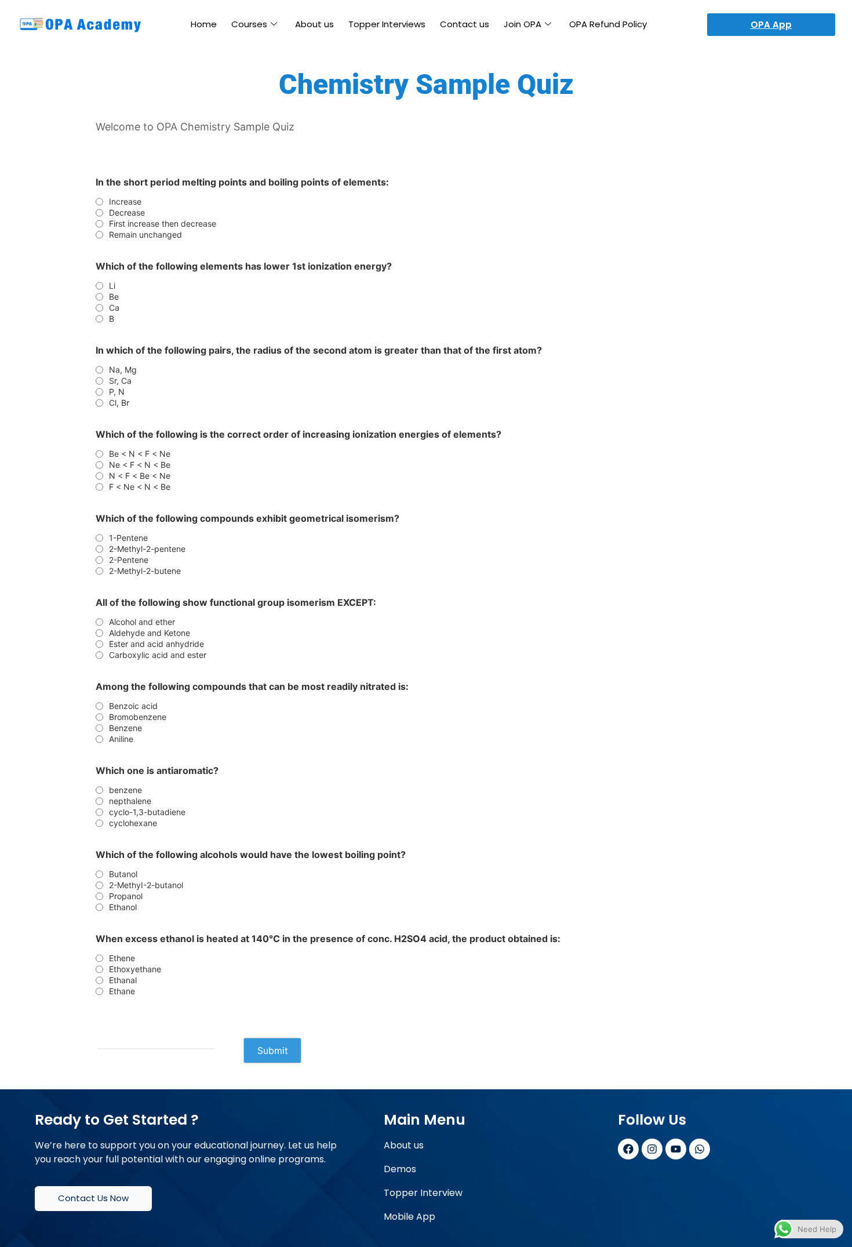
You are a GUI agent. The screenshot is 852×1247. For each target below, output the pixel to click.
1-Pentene (128, 538)
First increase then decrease (162, 224)
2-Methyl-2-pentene (147, 549)
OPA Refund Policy (608, 24)
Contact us (464, 24)
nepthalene (130, 801)
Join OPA (522, 24)
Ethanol (123, 907)
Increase (125, 202)
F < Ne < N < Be (139, 487)
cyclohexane (133, 823)
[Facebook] (628, 1149)
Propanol (126, 896)
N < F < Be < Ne (139, 476)
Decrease (127, 213)
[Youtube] (675, 1149)
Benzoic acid (133, 706)
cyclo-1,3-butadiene (147, 812)
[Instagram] (652, 1149)
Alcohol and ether (142, 622)
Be (114, 297)
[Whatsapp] (699, 1149)
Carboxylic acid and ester (157, 655)
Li (112, 286)
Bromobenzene (137, 717)
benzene (125, 790)
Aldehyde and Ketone (149, 633)
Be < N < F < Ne (139, 454)
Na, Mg (123, 370)
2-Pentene (128, 560)
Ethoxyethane (135, 969)
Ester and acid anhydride (156, 644)
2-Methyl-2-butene (145, 571)
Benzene (125, 728)
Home (204, 24)
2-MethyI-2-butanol (146, 885)
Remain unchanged (145, 235)
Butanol (123, 874)
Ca (114, 308)
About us (314, 24)
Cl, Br (119, 403)
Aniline (121, 739)
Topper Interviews (386, 24)
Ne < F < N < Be (139, 465)
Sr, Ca (120, 381)
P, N (117, 392)
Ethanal (123, 980)
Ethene (122, 958)
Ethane (122, 991)
